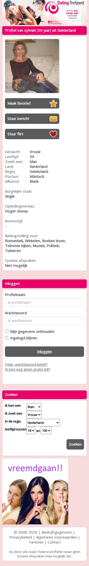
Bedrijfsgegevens (57, 532)
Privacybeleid (20, 537)
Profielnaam (15, 294)
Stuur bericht (18, 118)
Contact (54, 542)
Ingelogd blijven (22, 337)
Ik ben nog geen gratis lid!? (27, 369)
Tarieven (36, 542)
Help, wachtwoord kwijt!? (26, 364)
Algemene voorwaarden (56, 537)
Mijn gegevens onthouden (31, 331)
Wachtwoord (16, 312)
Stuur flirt (15, 133)
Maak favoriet (19, 103)
